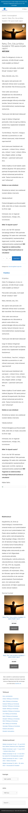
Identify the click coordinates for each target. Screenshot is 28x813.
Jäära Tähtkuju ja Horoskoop (10, 701)
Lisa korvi (16, 258)
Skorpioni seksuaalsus (8, 731)
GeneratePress (23, 810)
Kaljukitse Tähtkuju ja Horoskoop (11, 711)
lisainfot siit (18, 683)
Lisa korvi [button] (14, 628)
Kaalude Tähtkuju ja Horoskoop (11, 704)
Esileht (4, 15)
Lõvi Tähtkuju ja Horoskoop (10, 713)
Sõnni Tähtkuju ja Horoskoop (10, 721)
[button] (23, 26)
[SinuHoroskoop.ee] (5, 9)
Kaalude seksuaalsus (8, 728)
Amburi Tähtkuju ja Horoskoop (10, 698)
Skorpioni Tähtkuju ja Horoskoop (11, 718)
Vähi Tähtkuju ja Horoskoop (10, 723)
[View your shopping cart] (19, 9)
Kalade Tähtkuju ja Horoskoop (10, 708)
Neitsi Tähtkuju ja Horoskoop (10, 716)
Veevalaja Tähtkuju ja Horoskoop (11, 726)
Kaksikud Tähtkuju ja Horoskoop (11, 706)
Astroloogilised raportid (15, 266)
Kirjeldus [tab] (6, 273)
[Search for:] (14, 802)
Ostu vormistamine (7, 696)
